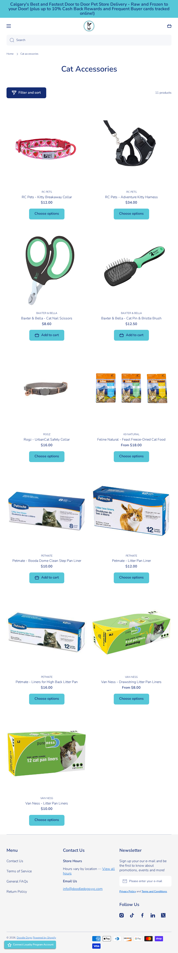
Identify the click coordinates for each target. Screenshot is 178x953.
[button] (169, 26)
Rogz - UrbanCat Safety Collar (47, 439)
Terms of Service (19, 871)
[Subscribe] (166, 881)
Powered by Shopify (44, 937)
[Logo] (89, 26)
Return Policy (17, 891)
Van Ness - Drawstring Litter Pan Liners (131, 682)
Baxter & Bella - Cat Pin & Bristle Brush (131, 318)
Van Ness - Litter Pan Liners (46, 803)
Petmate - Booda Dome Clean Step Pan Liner (46, 561)
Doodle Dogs (24, 937)
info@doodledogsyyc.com (83, 888)
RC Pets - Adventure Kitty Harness (131, 197)
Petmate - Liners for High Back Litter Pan (47, 682)
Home (10, 54)
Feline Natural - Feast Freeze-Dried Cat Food (131, 439)
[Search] (10, 40)
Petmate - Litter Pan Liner (131, 561)
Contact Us (15, 861)
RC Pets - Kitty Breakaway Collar (47, 197)
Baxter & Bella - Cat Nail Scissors (46, 318)
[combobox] (89, 40)
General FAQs (17, 881)
